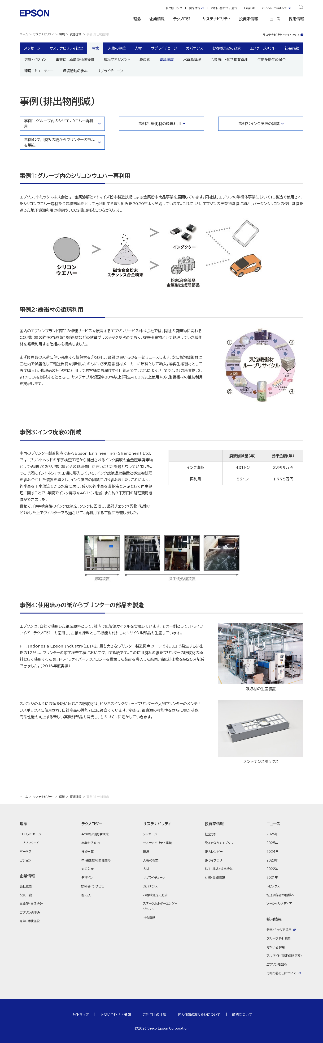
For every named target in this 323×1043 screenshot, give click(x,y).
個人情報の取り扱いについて (199, 1014)
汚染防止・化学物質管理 (229, 59)
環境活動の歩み (75, 70)
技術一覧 (87, 851)
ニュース (273, 19)
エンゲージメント (262, 48)
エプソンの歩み (30, 912)
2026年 (272, 834)
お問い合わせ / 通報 (224, 8)
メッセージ (32, 48)
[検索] (301, 8)
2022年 (272, 869)
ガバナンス (194, 48)
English (249, 8)
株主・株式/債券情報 (219, 869)
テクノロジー (183, 19)
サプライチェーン (110, 70)
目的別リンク (174, 8)
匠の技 (86, 895)
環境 (62, 34)
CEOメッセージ (30, 834)
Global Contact (274, 8)
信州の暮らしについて (281, 973)
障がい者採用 (275, 947)
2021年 (272, 877)
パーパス (25, 851)
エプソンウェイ (29, 843)
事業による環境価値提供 (75, 59)
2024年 (272, 851)
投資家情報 (248, 19)
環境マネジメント (117, 59)
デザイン (87, 877)
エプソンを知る (276, 964)
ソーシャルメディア (279, 903)
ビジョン (25, 860)
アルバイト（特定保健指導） (284, 955)
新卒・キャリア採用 (278, 929)
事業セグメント (91, 843)
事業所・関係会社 (31, 903)
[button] (38, 823)
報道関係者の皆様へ (280, 895)
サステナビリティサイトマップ (281, 34)
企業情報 (157, 19)
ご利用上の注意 (154, 1014)
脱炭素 (145, 59)
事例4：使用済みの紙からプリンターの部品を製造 (59, 142)
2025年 (272, 843)
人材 (138, 48)
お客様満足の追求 (226, 48)
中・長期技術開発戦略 (96, 860)
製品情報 (194, 8)
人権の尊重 (117, 48)
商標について (242, 1014)
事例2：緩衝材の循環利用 (159, 124)
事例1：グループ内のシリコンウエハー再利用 (58, 123)
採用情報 (296, 19)
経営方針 (211, 834)
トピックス (273, 886)
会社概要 (26, 886)
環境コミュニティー (38, 70)
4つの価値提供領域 (95, 834)
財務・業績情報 (215, 877)
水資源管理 (192, 59)
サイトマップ (80, 1014)
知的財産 (87, 869)
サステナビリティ (216, 19)
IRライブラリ (213, 860)
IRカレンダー (214, 851)
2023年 (272, 860)
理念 (137, 19)
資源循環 (75, 34)
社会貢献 (292, 48)
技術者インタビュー (94, 886)
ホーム (24, 34)
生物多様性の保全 (271, 59)
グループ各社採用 (278, 938)
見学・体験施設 (30, 921)
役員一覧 (26, 895)
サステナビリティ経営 (66, 48)
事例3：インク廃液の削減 (258, 124)
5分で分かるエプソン (219, 843)
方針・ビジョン (35, 59)
